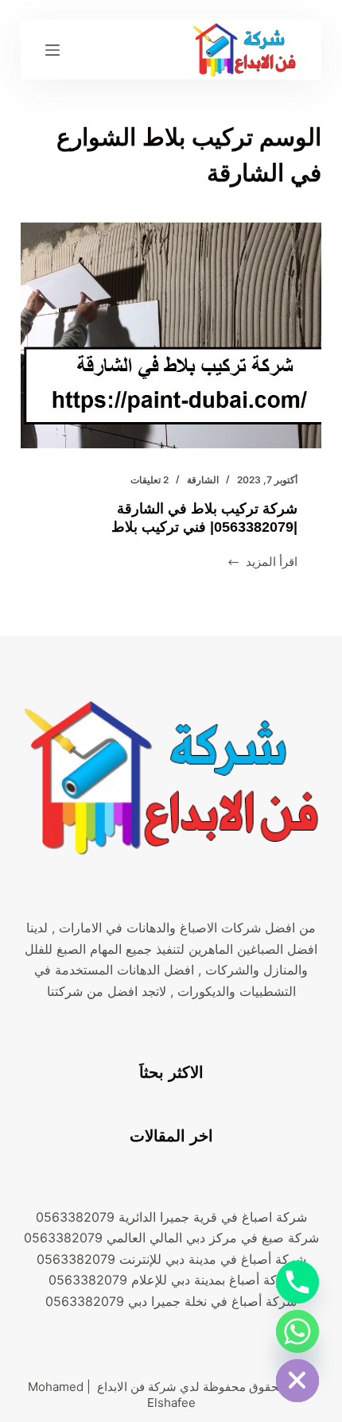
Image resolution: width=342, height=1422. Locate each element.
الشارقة (203, 480)
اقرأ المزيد (262, 563)
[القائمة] (52, 50)
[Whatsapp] (297, 1331)
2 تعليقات (149, 480)
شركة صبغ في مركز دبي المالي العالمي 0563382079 (171, 1238)
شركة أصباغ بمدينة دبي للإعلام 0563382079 (171, 1280)
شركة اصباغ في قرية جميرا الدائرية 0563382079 (171, 1217)
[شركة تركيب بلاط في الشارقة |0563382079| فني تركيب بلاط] (171, 335)
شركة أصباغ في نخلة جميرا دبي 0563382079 (171, 1301)
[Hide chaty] (297, 1380)
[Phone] (297, 1282)
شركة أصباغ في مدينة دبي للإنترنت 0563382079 (171, 1259)
